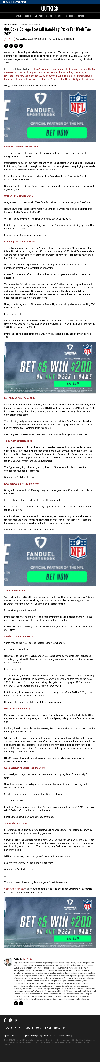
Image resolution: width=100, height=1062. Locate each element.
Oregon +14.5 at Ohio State (18, 195)
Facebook (6, 46)
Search (81, 16)
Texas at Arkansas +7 (15, 590)
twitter (21, 1003)
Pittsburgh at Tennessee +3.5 (19, 241)
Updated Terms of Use (13, 1036)
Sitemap (69, 1036)
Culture (28, 16)
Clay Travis (9, 39)
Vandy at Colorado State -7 (18, 636)
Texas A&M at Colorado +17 (18, 441)
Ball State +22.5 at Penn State (19, 398)
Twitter (11, 46)
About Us (53, 1036)
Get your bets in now (14, 888)
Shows (58, 16)
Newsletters (69, 16)
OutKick (50, 8)
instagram (16, 1003)
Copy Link (21, 46)
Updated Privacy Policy (33, 1036)
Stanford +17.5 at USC (16, 823)
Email (16, 46)
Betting (14, 24)
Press (61, 1036)
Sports (18, 16)
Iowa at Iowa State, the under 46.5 (22, 483)
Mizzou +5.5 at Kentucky (17, 708)
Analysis (39, 16)
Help (46, 1036)
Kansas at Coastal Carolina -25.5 (21, 146)
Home (6, 24)
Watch (49, 16)
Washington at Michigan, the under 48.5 (25, 768)
